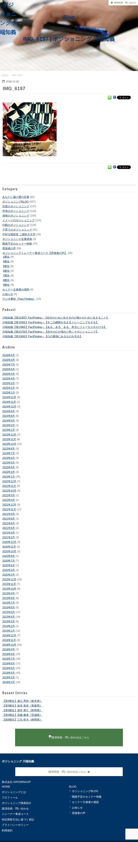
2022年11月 (9, 485)
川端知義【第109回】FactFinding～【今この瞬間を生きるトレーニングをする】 (50, 322)
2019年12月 (9, 579)
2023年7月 (8, 453)
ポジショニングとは (14, 792)
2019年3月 (8, 621)
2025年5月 (8, 373)
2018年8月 (8, 654)
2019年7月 (8, 602)
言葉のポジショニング (15, 206)
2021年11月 (9, 509)
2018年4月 (8, 672)
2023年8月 (8, 448)
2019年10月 (9, 588)
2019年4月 (8, 616)
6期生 (6, 270)
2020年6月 (8, 565)
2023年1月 (8, 476)
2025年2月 (8, 387)
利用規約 (7, 830)
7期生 (6, 275)
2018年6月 (8, 663)
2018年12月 (9, 635)
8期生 (6, 280)
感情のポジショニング (15, 215)
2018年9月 (8, 649)
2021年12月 (9, 504)
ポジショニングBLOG (15, 201)
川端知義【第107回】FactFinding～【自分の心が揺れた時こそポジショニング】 (50, 331)
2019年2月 (8, 626)
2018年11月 (9, 640)
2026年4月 (8, 355)
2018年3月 (8, 677)
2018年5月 (8, 668)
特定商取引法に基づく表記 (18, 819)
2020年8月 (8, 556)
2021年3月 (8, 532)
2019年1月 (8, 630)
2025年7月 (8, 364)
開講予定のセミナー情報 (17, 243)
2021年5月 (8, 527)
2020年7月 (8, 560)
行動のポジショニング (15, 224)
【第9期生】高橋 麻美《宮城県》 (22, 714)
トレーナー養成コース (15, 813)
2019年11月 (9, 584)
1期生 (6, 256)
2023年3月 (8, 471)
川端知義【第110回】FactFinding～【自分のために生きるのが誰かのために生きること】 (55, 317)
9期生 (6, 284)
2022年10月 (9, 490)
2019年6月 (8, 607)
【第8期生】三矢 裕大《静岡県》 (22, 719)
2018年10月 (9, 644)
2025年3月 (8, 383)
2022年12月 (9, 481)
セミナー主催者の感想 (15, 289)
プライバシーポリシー (15, 824)
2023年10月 (9, 443)
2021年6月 (8, 523)
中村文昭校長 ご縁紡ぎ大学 (18, 234)
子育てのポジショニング (17, 229)
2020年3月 (8, 570)
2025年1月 (8, 392)
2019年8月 (8, 598)
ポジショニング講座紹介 (16, 802)
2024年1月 (8, 429)
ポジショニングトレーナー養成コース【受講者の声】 (34, 253)
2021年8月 (8, 518)
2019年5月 (8, 612)
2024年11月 (9, 401)
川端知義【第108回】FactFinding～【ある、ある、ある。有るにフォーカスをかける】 (54, 327)
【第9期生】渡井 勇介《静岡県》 (22, 710)
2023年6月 (8, 457)
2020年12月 (9, 541)
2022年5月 (8, 499)
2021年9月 (8, 513)
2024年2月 (8, 425)
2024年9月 (8, 411)
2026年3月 (8, 359)
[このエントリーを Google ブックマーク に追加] (114, 97)
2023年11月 (9, 439)
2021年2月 (8, 537)
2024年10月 (9, 406)
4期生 (6, 261)
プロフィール (10, 797)
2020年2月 (8, 574)
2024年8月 (8, 415)
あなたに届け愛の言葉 (15, 196)
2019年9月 (8, 593)
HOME (5, 75)
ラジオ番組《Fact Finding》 (19, 298)
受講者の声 (9, 248)
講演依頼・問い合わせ (125, 2)
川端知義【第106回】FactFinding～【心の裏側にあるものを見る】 (42, 336)
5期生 (6, 266)
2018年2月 (8, 682)
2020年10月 (9, 551)
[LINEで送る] (109, 97)
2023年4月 (8, 467)
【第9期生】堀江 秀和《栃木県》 (22, 700)
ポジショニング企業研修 (17, 238)
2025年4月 (8, 378)
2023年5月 (8, 462)
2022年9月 (8, 495)
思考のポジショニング (15, 210)
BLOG (73, 786)
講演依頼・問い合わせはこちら (67, 771)
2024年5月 (8, 420)
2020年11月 (9, 546)
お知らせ (7, 294)
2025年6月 (8, 369)
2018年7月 (8, 658)
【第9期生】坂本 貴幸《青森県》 (22, 705)
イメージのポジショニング (18, 220)
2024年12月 (9, 397)
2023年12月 (9, 434)
